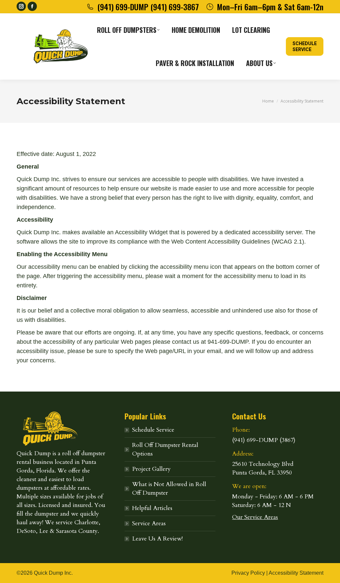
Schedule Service (153, 430)
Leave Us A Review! (157, 539)
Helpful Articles (152, 508)
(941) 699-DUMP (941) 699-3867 (148, 7)
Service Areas (149, 523)
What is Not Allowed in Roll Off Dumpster (169, 488)
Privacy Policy (248, 573)
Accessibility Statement (296, 573)
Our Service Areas (255, 517)
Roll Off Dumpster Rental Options (165, 449)
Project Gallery (151, 469)
